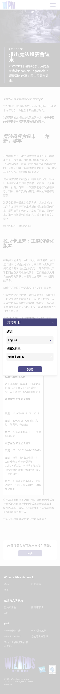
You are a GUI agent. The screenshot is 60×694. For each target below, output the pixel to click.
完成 (30, 369)
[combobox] (27, 340)
